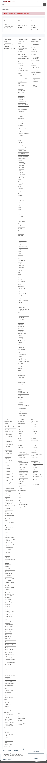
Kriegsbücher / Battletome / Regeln (23, 453)
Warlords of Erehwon (37, 476)
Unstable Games (21, 387)
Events (19, 715)
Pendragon (7, 584)
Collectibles (7, 688)
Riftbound (33, 65)
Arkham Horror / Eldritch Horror (23, 71)
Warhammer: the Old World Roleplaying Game (10, 674)
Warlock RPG (7, 676)
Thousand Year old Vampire (9, 650)
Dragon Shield (36, 81)
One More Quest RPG (9, 578)
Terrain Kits (21, 476)
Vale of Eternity (22, 307)
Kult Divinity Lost (8, 545)
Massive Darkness (22, 114)
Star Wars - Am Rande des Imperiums (9, 612)
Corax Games (20, 123)
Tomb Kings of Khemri (23, 478)
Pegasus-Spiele (21, 286)
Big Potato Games (21, 90)
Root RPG (7, 589)
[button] (35, 1)
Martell (34, 433)
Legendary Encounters (23, 56)
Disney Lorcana (34, 47)
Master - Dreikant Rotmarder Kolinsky (9, 725)
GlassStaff (7, 706)
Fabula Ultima (8, 518)
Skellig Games (20, 363)
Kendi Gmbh (20, 235)
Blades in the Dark (9, 444)
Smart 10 (21, 321)
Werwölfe (19, 395)
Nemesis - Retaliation (23, 87)
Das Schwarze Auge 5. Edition (9, 479)
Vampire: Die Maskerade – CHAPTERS (24, 310)
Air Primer (7, 732)
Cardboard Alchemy (22, 102)
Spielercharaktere (9, 697)
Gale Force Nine (7, 716)
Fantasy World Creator (9, 522)
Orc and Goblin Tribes (23, 472)
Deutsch (20, 214)
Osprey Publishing (21, 281)
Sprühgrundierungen (23, 504)
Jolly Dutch (20, 228)
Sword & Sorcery (22, 68)
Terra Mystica (22, 174)
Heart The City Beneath (10, 534)
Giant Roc (20, 191)
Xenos (20, 433)
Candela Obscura (8, 449)
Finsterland (7, 525)
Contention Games (21, 121)
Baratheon (35, 424)
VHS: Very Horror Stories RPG (10, 660)
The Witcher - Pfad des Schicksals (23, 79)
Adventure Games (22, 240)
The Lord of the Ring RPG (10, 640)
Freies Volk (35, 428)
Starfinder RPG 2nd (9, 614)
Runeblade (7, 591)
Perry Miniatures (34, 450)
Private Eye (7, 585)
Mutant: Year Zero (9, 573)
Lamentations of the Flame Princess (9, 552)
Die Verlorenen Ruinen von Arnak (23, 129)
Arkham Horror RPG (9, 431)
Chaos (20, 429)
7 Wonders (21, 75)
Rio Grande (20, 342)
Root (18, 344)
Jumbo (19, 230)
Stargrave (35, 449)
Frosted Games (21, 184)
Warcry (19, 459)
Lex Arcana (7, 555)
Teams (20, 488)
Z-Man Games (20, 403)
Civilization (20, 107)
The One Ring (8, 636)
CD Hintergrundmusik (8, 44)
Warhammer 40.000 (9, 666)
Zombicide (21, 116)
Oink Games (20, 279)
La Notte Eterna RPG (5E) (10, 547)
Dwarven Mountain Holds (23, 465)
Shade (20, 499)
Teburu (20, 305)
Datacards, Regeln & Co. (24, 442)
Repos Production (21, 340)
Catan (20, 242)
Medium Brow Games (22, 260)
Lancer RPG (7, 554)
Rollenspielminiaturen (8, 687)
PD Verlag (20, 284)
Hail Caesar (35, 467)
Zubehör (19, 411)
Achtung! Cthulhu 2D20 (10, 425)
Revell (5, 727)
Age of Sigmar (20, 447)
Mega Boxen (21, 331)
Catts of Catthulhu (9, 451)
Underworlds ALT (21, 455)
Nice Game (20, 277)
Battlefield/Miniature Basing (9, 735)
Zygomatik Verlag (21, 415)
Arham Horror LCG (35, 41)
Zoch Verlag (20, 410)
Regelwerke (35, 447)
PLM (34, 84)
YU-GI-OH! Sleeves (36, 77)
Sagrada (20, 302)
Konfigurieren (36, 754)
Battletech (33, 438)
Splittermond (8, 608)
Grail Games (20, 197)
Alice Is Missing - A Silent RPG (10, 427)
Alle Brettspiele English (22, 54)
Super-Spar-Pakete (22, 716)
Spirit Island (21, 304)
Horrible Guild (20, 218)
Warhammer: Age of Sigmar (37, 459)
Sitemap (33, 25)
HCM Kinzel (20, 209)
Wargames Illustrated (37, 474)
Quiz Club (21, 188)
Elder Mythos (8, 511)
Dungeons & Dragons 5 (10, 505)
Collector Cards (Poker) (23, 314)
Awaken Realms (21, 85)
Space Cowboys (21, 365)
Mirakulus (20, 262)
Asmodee (19, 73)
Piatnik (19, 312)
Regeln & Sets (22, 435)
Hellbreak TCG (34, 51)
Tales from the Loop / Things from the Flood (9, 629)
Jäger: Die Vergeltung (9, 544)
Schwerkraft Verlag (21, 349)
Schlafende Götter (22, 354)
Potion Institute (21, 326)
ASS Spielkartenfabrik (22, 81)
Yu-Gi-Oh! (33, 76)
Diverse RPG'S (8, 493)
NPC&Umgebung (8, 695)
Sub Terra (21, 356)
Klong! (20, 351)
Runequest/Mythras (9, 592)
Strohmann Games (21, 375)
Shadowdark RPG (8, 602)
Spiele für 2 (20, 370)
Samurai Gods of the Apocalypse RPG (9, 595)
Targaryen (35, 436)
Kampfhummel (21, 233)
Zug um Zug (21, 135)
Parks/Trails (21, 169)
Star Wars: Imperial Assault (23, 417)
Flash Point (20, 181)
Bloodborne (21, 111)
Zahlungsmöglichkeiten (22, 23)
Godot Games (20, 195)
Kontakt (5, 30)
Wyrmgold (20, 399)
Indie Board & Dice (21, 226)
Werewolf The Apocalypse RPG (8, 679)
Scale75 (5, 729)
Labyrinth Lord (8, 549)
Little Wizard (7, 557)
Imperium (21, 431)
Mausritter (7, 561)
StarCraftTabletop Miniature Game (37, 455)
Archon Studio (20, 65)
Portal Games (20, 324)
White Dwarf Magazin (22, 506)
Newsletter (20, 27)
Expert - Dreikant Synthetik (8, 720)
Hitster (20, 232)
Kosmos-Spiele (21, 239)
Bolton (34, 426)
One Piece (33, 62)
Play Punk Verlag (21, 322)
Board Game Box (21, 95)
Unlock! (20, 366)
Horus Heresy (20, 436)
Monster (7, 694)
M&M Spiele (20, 255)
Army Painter (6, 730)
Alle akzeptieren (36, 751)
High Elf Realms (22, 469)
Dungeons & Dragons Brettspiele (22, 151)
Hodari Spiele (20, 216)
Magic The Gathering (35, 60)
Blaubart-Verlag (21, 92)
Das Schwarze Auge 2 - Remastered (10, 470)
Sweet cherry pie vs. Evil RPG (10, 619)
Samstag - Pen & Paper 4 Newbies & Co (9, 23)
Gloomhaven (21, 167)
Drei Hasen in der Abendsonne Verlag (22, 146)
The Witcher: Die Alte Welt (23, 380)
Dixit (20, 253)
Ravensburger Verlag (22, 333)
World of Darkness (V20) (10, 683)
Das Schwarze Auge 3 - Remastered (10, 473)
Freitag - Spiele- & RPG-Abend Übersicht (8, 27)
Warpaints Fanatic (9, 744)
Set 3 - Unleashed (36, 67)
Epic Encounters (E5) (9, 515)
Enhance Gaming (8, 701)
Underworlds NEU (21, 457)
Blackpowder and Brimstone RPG (8, 442)
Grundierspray (7, 746)
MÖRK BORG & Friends (10, 569)
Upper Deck (20, 389)
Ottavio (19, 283)
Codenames (21, 127)
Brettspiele (6, 41)
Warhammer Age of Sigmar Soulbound (9, 668)
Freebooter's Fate (34, 440)
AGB (32, 23)
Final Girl (19, 179)
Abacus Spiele (20, 44)
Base (20, 492)
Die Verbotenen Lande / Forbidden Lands (10, 489)
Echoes (20, 335)
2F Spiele (19, 43)
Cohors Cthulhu (8, 453)
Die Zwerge (21, 290)
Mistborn (7, 566)
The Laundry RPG (8, 638)
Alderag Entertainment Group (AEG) (22, 49)
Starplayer (21, 486)
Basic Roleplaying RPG (9, 436)
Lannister (35, 431)
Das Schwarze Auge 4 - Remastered (10, 476)
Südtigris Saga (22, 358)
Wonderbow (20, 397)
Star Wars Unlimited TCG (36, 72)
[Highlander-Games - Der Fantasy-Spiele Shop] (9, 1)
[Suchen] (44, 4)
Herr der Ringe (21, 421)
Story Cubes (20, 373)
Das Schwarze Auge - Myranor (9, 464)
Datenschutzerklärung (7, 759)
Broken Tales (8, 448)
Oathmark (35, 469)
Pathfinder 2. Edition (9, 582)
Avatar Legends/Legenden (9, 434)
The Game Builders (21, 379)
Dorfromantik (22, 291)
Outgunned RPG (8, 580)
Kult (34, 442)
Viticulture (21, 176)
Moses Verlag (20, 263)
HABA (19, 202)
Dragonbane (7, 496)
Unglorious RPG (8, 656)
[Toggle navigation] (1, 1)
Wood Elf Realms (22, 481)
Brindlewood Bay (8, 446)
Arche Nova (21, 161)
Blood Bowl (20, 483)
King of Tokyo (22, 225)
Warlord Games (34, 460)
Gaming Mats (8, 704)
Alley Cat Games (21, 60)
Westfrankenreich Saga (24, 361)
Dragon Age (7, 495)
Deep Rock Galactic (21, 137)
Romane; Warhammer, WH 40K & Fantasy (23, 425)
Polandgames (34, 452)
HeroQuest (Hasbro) (22, 212)
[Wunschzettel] (37, 1)
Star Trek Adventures (9, 609)
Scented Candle (8, 599)
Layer (20, 497)
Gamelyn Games (21, 190)
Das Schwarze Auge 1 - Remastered (10, 467)
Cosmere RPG (8, 456)
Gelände (34, 465)
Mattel (19, 258)
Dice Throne (21, 200)
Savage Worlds (8, 597)
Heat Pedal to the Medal (24, 133)
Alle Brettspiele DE (21, 53)
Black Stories (21, 267)
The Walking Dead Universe (9, 645)
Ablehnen (36, 758)
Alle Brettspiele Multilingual (23, 58)
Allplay (19, 61)
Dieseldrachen (8, 491)
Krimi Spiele (21, 297)
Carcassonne (21, 205)
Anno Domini (21, 46)
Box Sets (21, 440)
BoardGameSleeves (23, 413)
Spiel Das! (20, 368)
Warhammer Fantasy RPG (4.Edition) (9, 671)
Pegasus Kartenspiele (23, 300)
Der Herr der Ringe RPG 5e (10, 484)
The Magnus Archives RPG (9, 642)
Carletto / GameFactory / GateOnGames (23, 105)
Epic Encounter (8, 692)
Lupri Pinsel (6, 717)
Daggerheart (7, 462)
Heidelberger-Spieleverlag (23, 211)
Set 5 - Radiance (36, 70)
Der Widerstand (21, 138)
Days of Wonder (21, 131)
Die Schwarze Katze (9, 486)
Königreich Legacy (22, 352)
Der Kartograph (22, 288)
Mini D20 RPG (8, 564)
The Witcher (7, 647)
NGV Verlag (20, 276)
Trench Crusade (34, 457)
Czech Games (20, 125)
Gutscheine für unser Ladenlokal (22, 724)
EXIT (20, 244)
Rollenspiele (6, 46)
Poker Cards (21, 319)
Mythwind (21, 99)
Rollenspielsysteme (8, 421)
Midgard (7, 562)
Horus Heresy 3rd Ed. (22, 423)
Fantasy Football (22, 485)
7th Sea (6, 423)
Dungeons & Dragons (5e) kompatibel (9, 503)
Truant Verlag (20, 384)
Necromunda (20, 445)
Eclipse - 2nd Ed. (22, 293)
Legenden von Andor (23, 246)
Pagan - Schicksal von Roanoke (23, 401)
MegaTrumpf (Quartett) (24, 315)
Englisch (34, 46)
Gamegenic (35, 83)
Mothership (7, 571)
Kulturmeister (20, 249)
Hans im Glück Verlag (22, 204)
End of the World (8, 513)
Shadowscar (7, 606)
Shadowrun (7, 604)
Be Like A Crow (8, 439)
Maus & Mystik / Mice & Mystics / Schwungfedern (24, 407)
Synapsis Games (21, 377)
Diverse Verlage (21, 142)
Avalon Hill (20, 83)
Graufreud (35, 429)
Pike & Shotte (35, 470)
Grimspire (20, 198)
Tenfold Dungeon (8, 634)
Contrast (21, 493)
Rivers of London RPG (9, 587)
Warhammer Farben (22, 490)
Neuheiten (20, 720)
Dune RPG (7, 498)
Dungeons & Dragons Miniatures (9, 507)
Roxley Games (20, 345)
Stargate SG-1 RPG (9, 616)
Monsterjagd (7, 568)
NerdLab (19, 274)
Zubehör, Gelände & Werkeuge (37, 478)
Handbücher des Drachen (8, 531)
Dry (20, 495)
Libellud (19, 251)
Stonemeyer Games (22, 372)
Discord (5, 20)
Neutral (34, 435)
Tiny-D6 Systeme (8, 652)
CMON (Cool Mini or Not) (23, 109)
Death (20, 450)
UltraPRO (35, 86)
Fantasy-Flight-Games (22, 158)
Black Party (21, 265)
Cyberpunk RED (8, 460)
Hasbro (19, 207)
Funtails (19, 186)
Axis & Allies (20, 88)
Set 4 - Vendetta (36, 69)
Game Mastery (8, 702)
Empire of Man (22, 467)
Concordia (20, 120)
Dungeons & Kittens (9, 510)
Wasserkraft (21, 177)
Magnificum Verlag (21, 256)
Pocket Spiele (21, 317)
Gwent (20, 77)
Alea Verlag (20, 51)
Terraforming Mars (23, 359)
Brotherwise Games (22, 101)
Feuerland (20, 160)
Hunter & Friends (21, 221)
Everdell (20, 295)
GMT (19, 193)
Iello (18, 223)
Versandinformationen (22, 25)
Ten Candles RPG (8, 632)
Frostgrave (33, 443)
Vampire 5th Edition (9, 657)
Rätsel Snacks (22, 270)
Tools (6, 742)
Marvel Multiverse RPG (10, 559)
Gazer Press (7, 529)
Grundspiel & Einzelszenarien (36, 43)
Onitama (21, 298)
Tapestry (21, 172)
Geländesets (20, 507)
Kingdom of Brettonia (23, 470)
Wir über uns (20, 20)
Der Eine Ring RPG (9, 482)
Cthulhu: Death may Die (24, 113)
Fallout (6, 520)
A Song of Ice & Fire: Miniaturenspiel (35, 422)
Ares (18, 67)
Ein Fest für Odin (22, 163)
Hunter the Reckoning (9, 537)
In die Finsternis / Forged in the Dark (10, 540)
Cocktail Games (21, 118)
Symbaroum (7, 622)
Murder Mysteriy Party (23, 247)
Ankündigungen (21, 718)
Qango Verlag (20, 328)
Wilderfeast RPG (8, 681)
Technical (21, 500)
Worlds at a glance (9, 685)
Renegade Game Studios (23, 338)
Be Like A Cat (8, 438)
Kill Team (19, 438)
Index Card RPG (8, 542)
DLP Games (20, 144)
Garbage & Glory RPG (9, 527)
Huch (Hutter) (20, 219)
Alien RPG (7, 429)
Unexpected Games (22, 386)
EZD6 (6, 517)
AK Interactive (6, 712)
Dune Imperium (21, 148)
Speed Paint (7, 739)
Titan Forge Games (21, 382)
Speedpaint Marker (9, 740)
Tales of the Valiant (9, 631)
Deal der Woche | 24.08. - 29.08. (23, 712)
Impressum (33, 27)
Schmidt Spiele (21, 347)
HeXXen (6, 535)
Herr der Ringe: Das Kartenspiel (35, 53)
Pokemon (33, 63)
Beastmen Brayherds (23, 462)
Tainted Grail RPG (8, 626)
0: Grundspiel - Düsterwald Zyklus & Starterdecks (37, 57)
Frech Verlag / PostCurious (23, 183)
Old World (20, 460)
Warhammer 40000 (21, 428)
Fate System (7, 524)
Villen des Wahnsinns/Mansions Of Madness (23, 392)
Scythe (20, 170)
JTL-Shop (40, 761)
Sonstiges (7, 708)
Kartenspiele (7, 43)
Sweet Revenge (8, 621)
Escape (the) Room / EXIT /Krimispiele (23, 154)
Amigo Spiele (20, 63)
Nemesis (19, 272)
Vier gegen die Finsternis (10, 662)
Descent (19, 140)
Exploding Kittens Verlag (23, 156)
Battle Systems (36, 482)
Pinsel (6, 737)
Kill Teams (21, 443)
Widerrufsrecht (34, 29)
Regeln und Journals (23, 474)
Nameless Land (8, 577)
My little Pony (8, 575)
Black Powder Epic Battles (36, 463)
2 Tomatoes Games (21, 41)
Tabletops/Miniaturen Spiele (9, 48)
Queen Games (20, 329)
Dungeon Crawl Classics (10, 500)
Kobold (19, 237)
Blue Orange (20, 94)
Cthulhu (7, 458)
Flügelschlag (21, 165)
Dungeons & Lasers (9, 690)
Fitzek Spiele (21, 269)
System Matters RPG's (9, 624)
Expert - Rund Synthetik (10, 722)
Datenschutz (34, 20)
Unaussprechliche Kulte (10, 654)
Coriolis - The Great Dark (10, 455)
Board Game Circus (22, 97)
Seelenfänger (8, 601)
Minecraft (21, 337)
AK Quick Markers (9, 714)
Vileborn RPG (8, 664)
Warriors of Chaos (22, 479)
